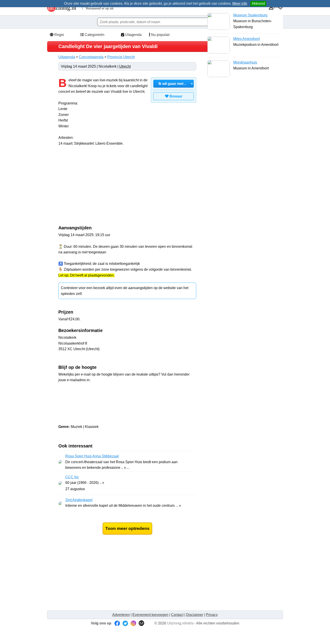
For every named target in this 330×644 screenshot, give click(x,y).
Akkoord (258, 3)
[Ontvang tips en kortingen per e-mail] (141, 623)
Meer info (239, 3)
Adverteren (121, 615)
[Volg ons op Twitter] (125, 623)
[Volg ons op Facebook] (117, 623)
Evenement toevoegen (150, 615)
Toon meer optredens (127, 528)
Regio (58, 35)
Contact (177, 615)
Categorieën (94, 35)
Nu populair (160, 35)
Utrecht (125, 66)
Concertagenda (91, 57)
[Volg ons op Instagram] (133, 623)
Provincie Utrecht (121, 57)
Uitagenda (133, 35)
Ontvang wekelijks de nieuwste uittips (127, 392)
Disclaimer (194, 615)
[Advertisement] (96, 188)
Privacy (212, 615)
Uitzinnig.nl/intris (180, 623)
